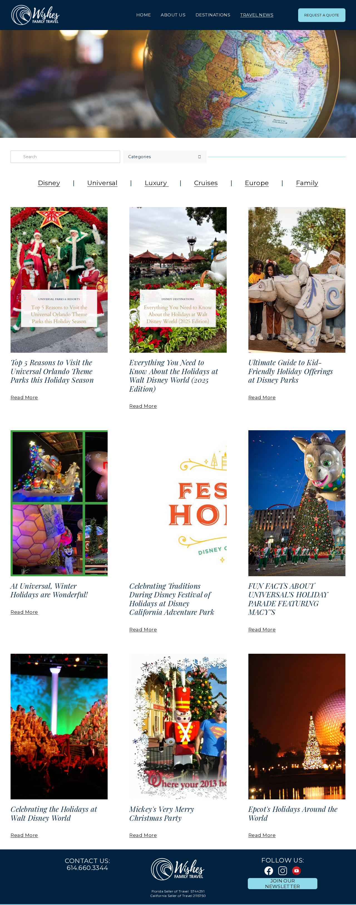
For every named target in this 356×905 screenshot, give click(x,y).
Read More (24, 397)
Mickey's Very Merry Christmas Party (161, 813)
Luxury (157, 183)
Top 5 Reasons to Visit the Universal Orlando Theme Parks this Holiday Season (52, 371)
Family (307, 183)
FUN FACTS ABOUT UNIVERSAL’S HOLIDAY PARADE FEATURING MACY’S (288, 599)
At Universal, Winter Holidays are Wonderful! (49, 590)
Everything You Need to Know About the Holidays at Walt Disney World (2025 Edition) (173, 375)
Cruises (206, 183)
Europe (257, 183)
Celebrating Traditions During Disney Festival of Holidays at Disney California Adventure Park (171, 599)
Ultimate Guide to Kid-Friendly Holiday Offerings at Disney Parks (290, 371)
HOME (143, 15)
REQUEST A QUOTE (321, 15)
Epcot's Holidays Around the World (293, 813)
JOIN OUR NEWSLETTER (282, 883)
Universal (102, 183)
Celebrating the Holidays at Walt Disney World (54, 813)
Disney (49, 183)
